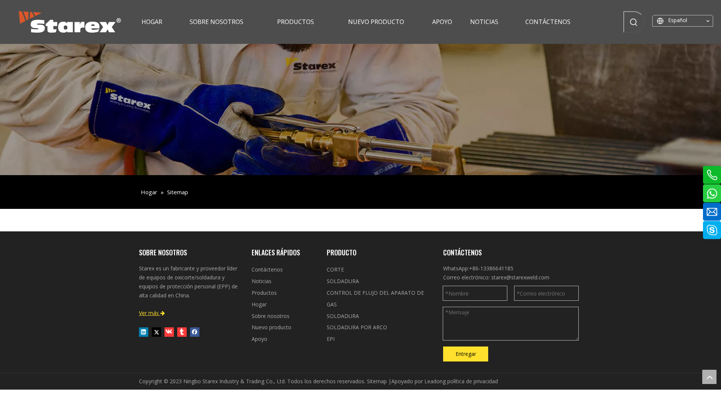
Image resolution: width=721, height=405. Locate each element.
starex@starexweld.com (520, 277)
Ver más (152, 312)
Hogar (259, 304)
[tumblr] (182, 332)
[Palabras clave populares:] (634, 22)
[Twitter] (156, 332)
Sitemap (377, 381)
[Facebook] (194, 332)
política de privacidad (472, 381)
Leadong (435, 381)
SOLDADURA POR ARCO (357, 327)
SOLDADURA (343, 281)
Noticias (262, 281)
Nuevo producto (271, 327)
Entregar (466, 353)
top (709, 377)
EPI (331, 338)
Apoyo (259, 338)
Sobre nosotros (271, 316)
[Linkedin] (143, 332)
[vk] (169, 332)
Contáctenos (267, 269)
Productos (264, 292)
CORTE (335, 269)
